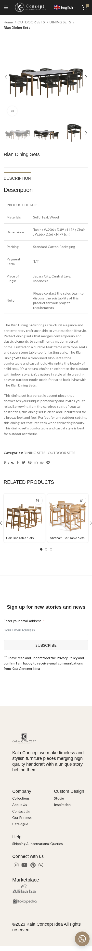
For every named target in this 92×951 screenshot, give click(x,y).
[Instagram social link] (16, 865)
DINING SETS (61, 22)
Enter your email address (22, 621)
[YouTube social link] (24, 865)
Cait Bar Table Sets (20, 538)
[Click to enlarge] (12, 111)
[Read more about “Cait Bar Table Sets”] (38, 500)
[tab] (17, 177)
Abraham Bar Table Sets (67, 538)
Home (8, 22)
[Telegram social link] (48, 462)
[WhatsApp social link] (42, 462)
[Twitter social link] (23, 462)
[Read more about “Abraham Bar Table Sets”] (81, 500)
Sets (32, 325)
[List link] (29, 798)
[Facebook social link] (17, 462)
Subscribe (46, 645)
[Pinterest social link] (30, 462)
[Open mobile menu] (6, 7)
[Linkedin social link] (36, 462)
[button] (82, 938)
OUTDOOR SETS (31, 22)
